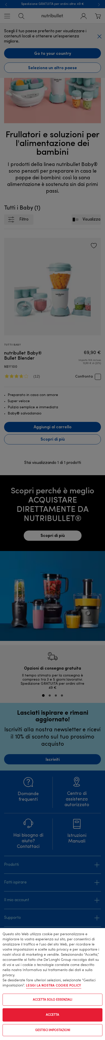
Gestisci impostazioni (52, 1030)
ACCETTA (52, 1014)
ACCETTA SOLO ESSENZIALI (52, 999)
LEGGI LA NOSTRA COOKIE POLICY (53, 985)
